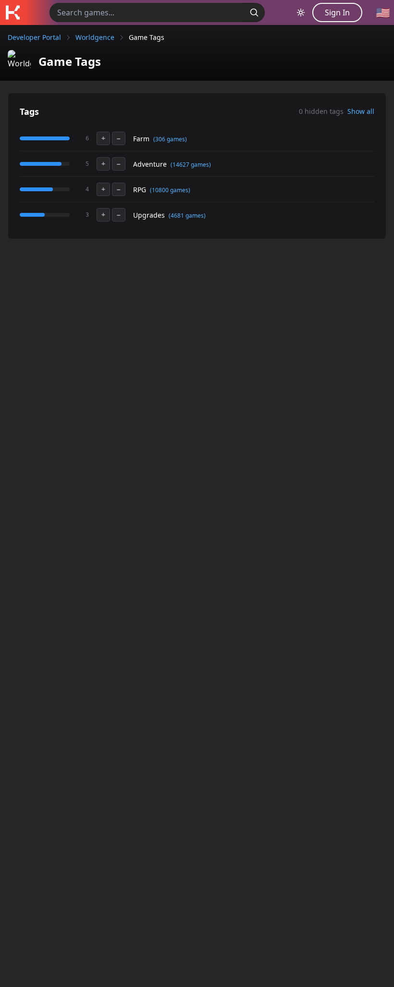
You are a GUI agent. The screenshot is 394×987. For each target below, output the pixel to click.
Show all (360, 111)
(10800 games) (170, 190)
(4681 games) (187, 215)
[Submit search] (254, 12)
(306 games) (170, 139)
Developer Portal (34, 37)
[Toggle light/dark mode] (300, 12)
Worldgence (94, 37)
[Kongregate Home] (12, 12)
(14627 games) (191, 164)
